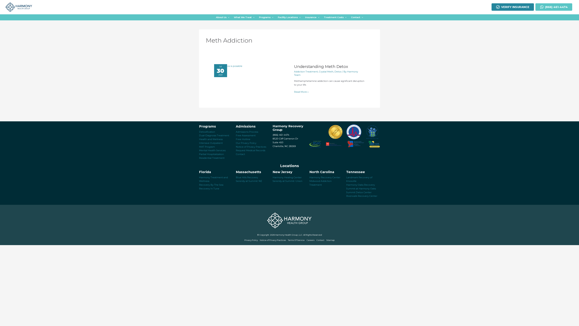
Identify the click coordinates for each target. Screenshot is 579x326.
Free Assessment (246, 135)
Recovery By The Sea (211, 184)
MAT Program (207, 146)
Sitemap (330, 240)
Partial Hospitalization (211, 154)
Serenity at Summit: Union (287, 181)
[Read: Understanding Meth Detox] (228, 65)
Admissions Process (247, 131)
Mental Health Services (212, 150)
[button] (223, 17)
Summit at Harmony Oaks (361, 188)
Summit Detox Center (359, 192)
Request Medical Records (250, 150)
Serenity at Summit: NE (249, 181)
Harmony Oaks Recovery (360, 184)
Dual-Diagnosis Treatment (214, 135)
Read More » (301, 92)
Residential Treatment (212, 158)
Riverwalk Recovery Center (361, 196)
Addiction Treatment (306, 71)
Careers (310, 240)
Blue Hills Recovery (247, 177)
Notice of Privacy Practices (251, 146)
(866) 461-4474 (281, 134)
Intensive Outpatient (211, 143)
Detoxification (207, 131)
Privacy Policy (251, 240)
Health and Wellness (211, 139)
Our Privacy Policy (246, 143)
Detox (338, 71)
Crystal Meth (326, 71)
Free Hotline (243, 139)
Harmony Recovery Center (324, 177)
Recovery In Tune (209, 188)
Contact (240, 154)
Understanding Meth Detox (321, 66)
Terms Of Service (296, 240)
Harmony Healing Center (287, 177)
